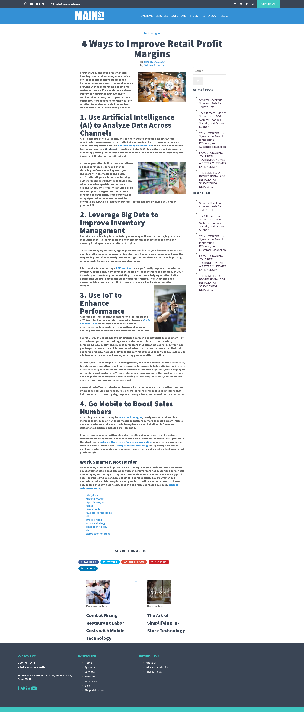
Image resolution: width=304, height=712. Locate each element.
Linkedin (89, 568)
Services (162, 15)
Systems (147, 15)
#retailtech (93, 509)
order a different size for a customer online (126, 442)
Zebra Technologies (130, 417)
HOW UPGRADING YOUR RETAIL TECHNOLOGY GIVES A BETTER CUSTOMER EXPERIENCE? (212, 159)
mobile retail (94, 519)
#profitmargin (95, 502)
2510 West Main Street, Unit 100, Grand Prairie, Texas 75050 (44, 677)
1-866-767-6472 (26, 662)
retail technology (96, 526)
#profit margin (95, 498)
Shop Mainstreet (95, 690)
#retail (90, 505)
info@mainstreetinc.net (32, 666)
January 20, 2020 (154, 61)
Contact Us (268, 3)
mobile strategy (95, 523)
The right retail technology (131, 445)
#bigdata (92, 495)
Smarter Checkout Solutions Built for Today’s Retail (210, 103)
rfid (88, 530)
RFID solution (124, 268)
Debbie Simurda (154, 65)
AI (87, 516)
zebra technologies (98, 533)
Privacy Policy (154, 671)
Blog (224, 15)
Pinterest (160, 562)
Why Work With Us (157, 667)
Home (88, 662)
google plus (136, 562)
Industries (197, 15)
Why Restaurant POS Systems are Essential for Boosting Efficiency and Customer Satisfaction (212, 139)
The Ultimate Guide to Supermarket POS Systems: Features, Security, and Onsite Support (212, 119)
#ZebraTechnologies (99, 512)
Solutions (179, 15)
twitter (111, 562)
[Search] (198, 81)
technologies (152, 33)
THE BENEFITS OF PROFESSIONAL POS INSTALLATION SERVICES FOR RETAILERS (212, 179)
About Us (151, 662)
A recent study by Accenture (135, 145)
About (213, 15)
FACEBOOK (89, 562)
